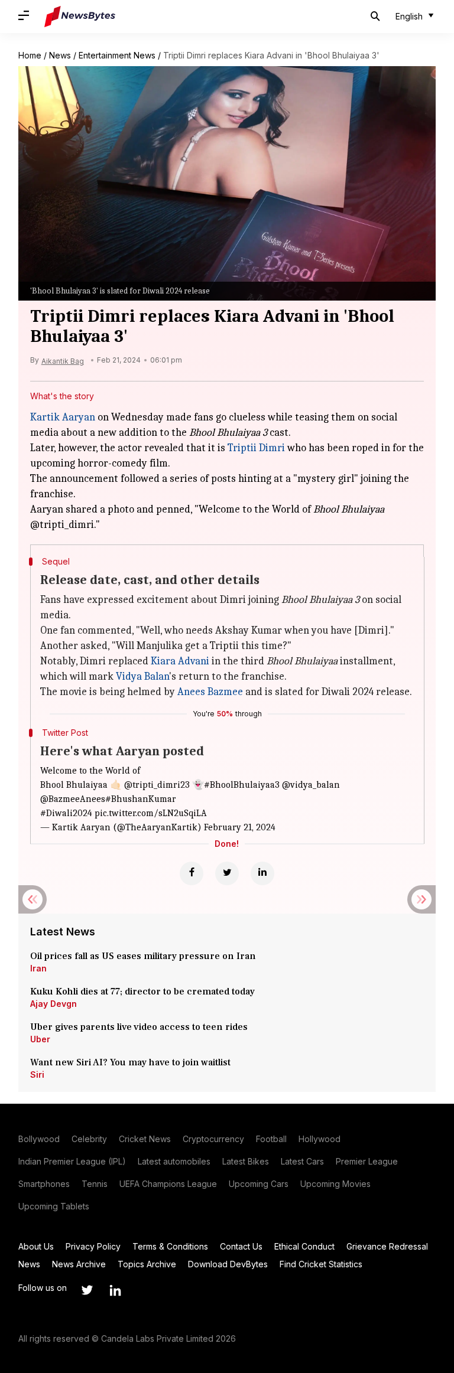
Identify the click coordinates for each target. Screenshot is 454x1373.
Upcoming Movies (335, 1184)
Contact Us (241, 1246)
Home (29, 55)
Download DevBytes (228, 1264)
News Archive (79, 1264)
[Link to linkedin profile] (115, 1290)
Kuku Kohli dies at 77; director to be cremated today (142, 991)
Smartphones (44, 1184)
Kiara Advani (180, 661)
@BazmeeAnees (72, 799)
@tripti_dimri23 (157, 785)
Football (271, 1139)
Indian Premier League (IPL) (72, 1161)
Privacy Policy (93, 1246)
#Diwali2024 (66, 813)
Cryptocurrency (213, 1139)
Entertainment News (117, 55)
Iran (38, 968)
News (60, 55)
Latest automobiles (174, 1161)
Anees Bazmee (210, 692)
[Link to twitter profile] (87, 1290)
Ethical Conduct (304, 1246)
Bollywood (39, 1139)
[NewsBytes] (79, 16)
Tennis (95, 1184)
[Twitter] (227, 873)
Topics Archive (147, 1264)
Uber (40, 1039)
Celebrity (89, 1139)
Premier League (367, 1161)
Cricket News (145, 1139)
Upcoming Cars (258, 1184)
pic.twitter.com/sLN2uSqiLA (151, 813)
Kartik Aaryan (62, 417)
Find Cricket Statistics (321, 1264)
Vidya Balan (142, 676)
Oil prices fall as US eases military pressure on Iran (143, 956)
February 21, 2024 (239, 827)
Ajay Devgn (53, 1004)
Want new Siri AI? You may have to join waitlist (130, 1062)
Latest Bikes (245, 1161)
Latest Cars (302, 1161)
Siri (37, 1074)
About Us (36, 1246)
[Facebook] (191, 873)
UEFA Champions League (168, 1184)
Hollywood (319, 1139)
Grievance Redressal (387, 1246)
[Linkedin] (262, 873)
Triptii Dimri (256, 448)
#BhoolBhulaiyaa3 (242, 785)
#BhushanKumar (140, 799)
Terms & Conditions (170, 1246)
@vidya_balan (311, 785)
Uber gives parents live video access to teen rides (139, 1027)
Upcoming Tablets (53, 1206)
